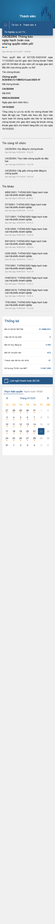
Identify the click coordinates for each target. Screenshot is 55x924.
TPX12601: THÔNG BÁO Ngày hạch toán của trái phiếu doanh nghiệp (26, 267)
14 (34, 424)
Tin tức (15, 25)
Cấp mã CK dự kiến (13, 337)
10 (7, 424)
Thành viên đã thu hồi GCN (16, 360)
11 (14, 424)
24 (7, 438)
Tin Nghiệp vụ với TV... (15, 32)
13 (27, 424)
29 (20, 410)
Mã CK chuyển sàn (12, 352)
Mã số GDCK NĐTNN (13, 329)
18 (14, 431)
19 (20, 431)
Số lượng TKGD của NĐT (16, 368)
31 (34, 410)
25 (14, 438)
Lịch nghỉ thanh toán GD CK (24, 380)
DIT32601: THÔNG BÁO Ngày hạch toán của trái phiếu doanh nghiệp (26, 205)
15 (41, 424)
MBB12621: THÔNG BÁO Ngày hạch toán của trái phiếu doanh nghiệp (27, 193)
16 (48, 424)
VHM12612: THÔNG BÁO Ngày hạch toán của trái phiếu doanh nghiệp (26, 279)
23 (48, 431)
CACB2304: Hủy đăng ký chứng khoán (24, 149)
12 (20, 424)
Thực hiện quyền (13, 391)
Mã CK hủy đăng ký (13, 345)
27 (7, 410)
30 (27, 410)
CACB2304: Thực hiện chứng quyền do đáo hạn (27, 159)
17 (7, 431)
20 (27, 431)
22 (41, 431)
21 (34, 431)
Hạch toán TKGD (33, 391)
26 (20, 438)
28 (14, 410)
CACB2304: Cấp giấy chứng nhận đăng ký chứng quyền (26, 172)
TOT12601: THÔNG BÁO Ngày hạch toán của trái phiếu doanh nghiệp (26, 218)
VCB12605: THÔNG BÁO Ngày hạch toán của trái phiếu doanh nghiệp (26, 230)
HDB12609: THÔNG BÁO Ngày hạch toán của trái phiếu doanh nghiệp (26, 254)
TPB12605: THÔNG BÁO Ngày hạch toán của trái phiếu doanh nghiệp (26, 303)
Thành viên (28, 25)
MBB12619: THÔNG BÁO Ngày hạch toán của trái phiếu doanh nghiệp (27, 291)
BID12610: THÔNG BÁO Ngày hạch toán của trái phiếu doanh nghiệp (26, 242)
